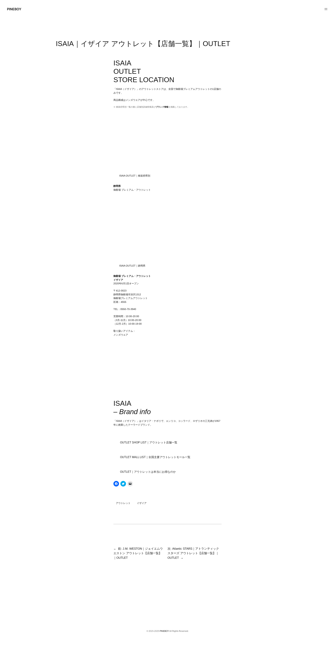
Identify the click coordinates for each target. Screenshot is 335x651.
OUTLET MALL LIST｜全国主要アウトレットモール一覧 (155, 457)
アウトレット (123, 503)
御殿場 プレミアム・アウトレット (132, 189)
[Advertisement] (167, 143)
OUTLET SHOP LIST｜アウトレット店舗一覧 (148, 442)
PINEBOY (14, 9)
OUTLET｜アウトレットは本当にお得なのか (148, 471)
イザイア (142, 503)
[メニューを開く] (326, 9)
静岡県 (117, 186)
